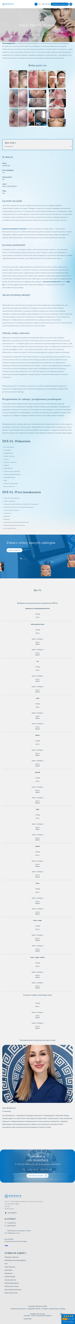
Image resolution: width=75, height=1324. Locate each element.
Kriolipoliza (8, 1273)
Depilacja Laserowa (11, 1257)
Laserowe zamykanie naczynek (14, 229)
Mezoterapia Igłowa (12, 1283)
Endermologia (10, 1276)
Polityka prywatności (18, 1309)
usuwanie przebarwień (51, 282)
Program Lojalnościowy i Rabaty (53, 1309)
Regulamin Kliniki (34, 1309)
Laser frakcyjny (10, 1267)
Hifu (6, 1264)
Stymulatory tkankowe (13, 1289)
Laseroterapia (35, 35)
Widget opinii (66, 1321)
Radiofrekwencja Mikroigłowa (15, 1260)
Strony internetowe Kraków (41, 1315)
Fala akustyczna (10, 1280)
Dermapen (9, 1270)
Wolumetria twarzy (11, 1286)
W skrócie (9, 146)
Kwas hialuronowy (11, 1293)
